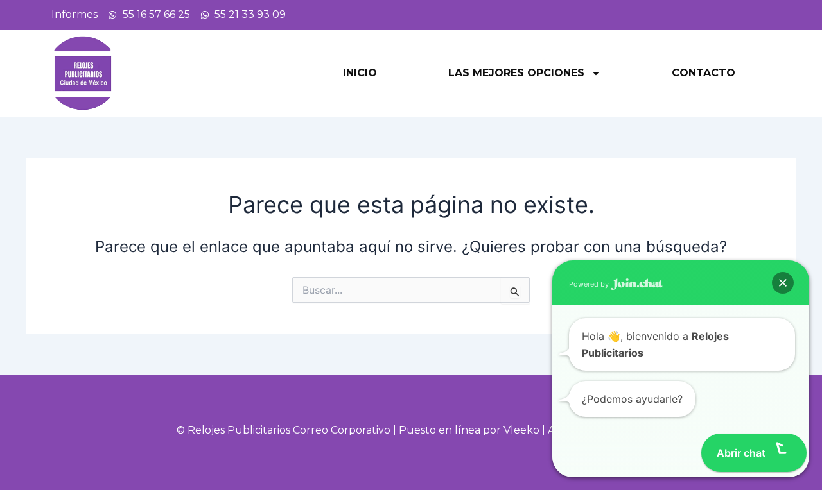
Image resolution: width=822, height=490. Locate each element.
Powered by (590, 284)
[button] (783, 283)
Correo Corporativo (341, 430)
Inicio (360, 73)
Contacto (703, 73)
